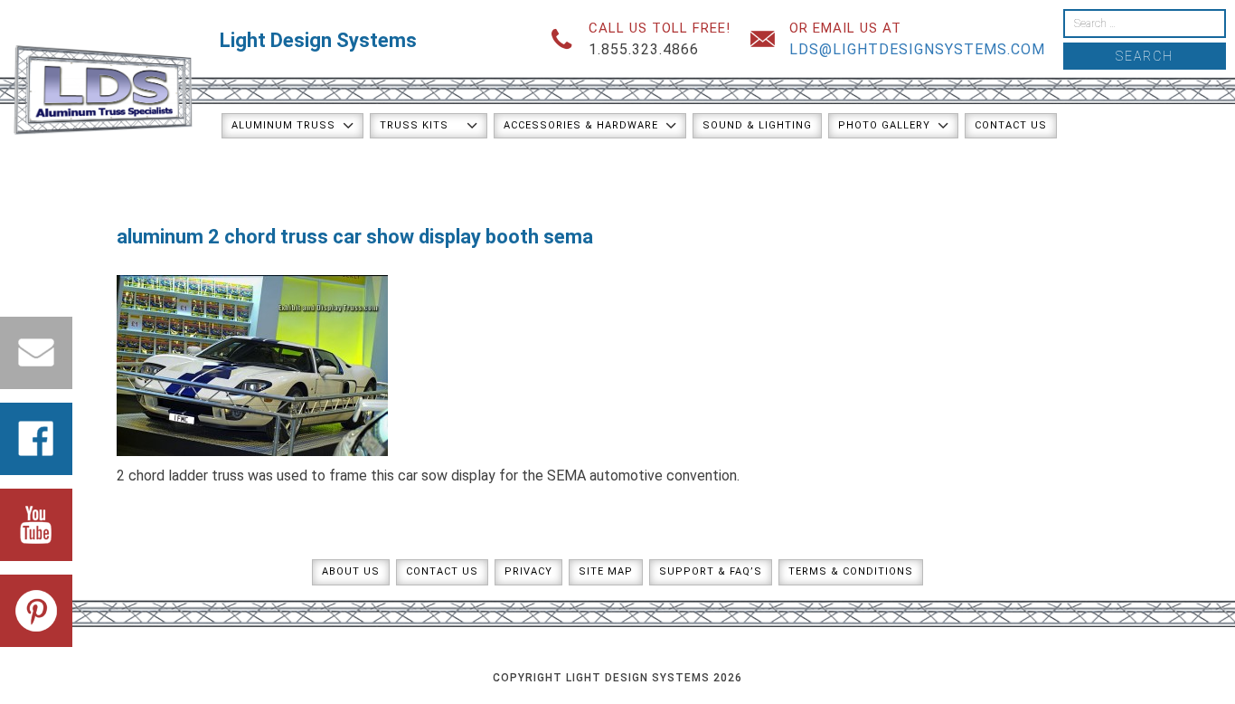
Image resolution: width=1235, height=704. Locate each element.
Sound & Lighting (757, 125)
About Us (351, 571)
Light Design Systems (318, 40)
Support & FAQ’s (710, 571)
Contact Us (1011, 125)
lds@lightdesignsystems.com (917, 49)
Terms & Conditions (850, 571)
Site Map (606, 571)
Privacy (528, 571)
